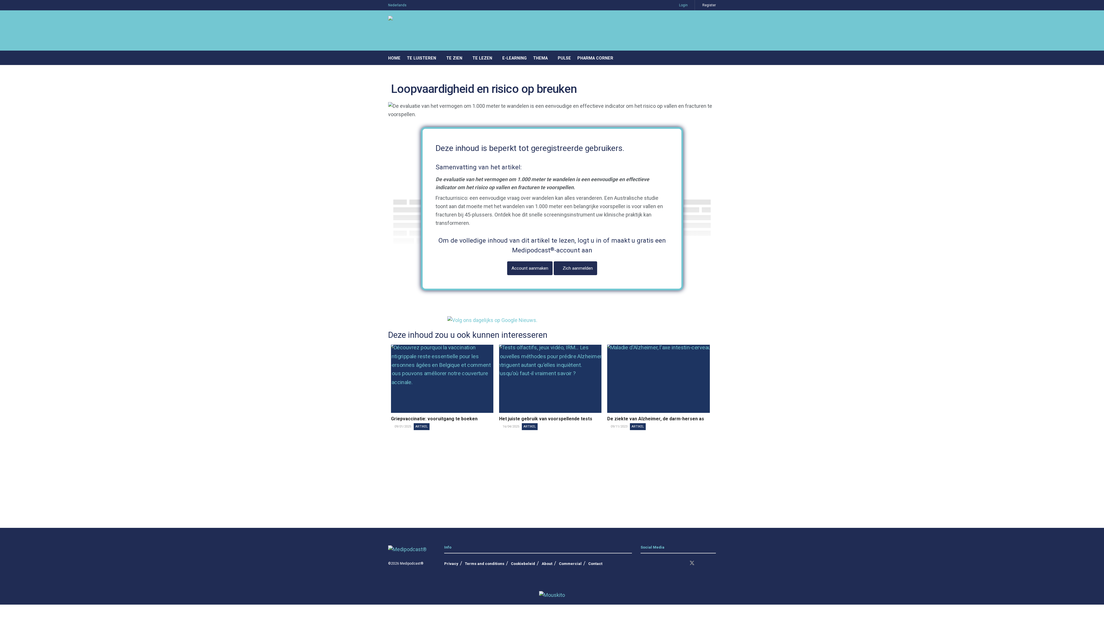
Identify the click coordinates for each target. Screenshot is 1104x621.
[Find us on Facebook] (662, 563)
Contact (595, 563)
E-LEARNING (514, 58)
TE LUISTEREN (421, 58)
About (547, 563)
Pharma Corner (595, 58)
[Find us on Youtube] (672, 563)
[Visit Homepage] (445, 30)
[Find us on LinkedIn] (643, 563)
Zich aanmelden (577, 268)
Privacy (451, 563)
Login (683, 5)
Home (394, 58)
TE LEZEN (482, 58)
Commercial (570, 563)
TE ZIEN (454, 58)
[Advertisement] (552, 476)
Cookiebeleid (523, 563)
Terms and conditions (484, 563)
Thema (540, 58)
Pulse (564, 58)
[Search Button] (714, 58)
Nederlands (397, 5)
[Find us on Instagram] (652, 563)
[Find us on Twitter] (692, 563)
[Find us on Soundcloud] (682, 563)
